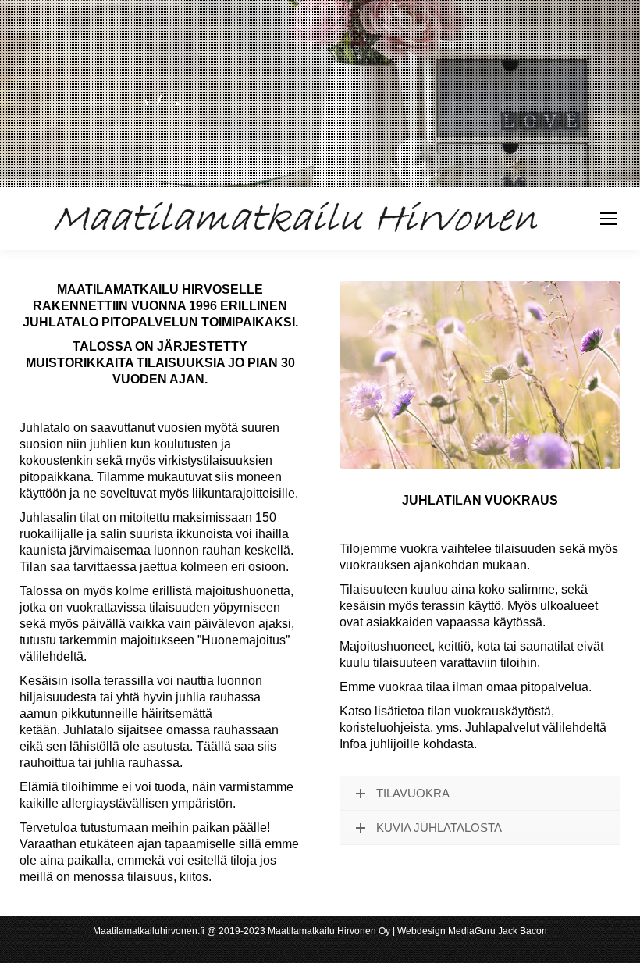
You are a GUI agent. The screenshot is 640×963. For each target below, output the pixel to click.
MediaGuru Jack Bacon (497, 931)
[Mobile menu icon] (608, 218)
